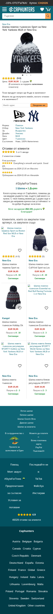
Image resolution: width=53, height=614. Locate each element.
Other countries (36, 605)
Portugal (19, 591)
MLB (17, 136)
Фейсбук (39, 486)
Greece (41, 570)
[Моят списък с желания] (42, 9)
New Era (6, 24)
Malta (40, 584)
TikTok (38, 478)
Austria (16, 541)
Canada (16, 548)
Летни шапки (26, 411)
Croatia (27, 548)
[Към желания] (19, 250)
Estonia (39, 562)
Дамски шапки (26, 423)
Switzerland (37, 598)
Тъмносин (20, 139)
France (22, 570)
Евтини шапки (26, 415)
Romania (31, 591)
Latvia (40, 577)
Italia (32, 577)
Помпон (19, 125)
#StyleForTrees (13, 478)
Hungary (13, 577)
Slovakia (43, 591)
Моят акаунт (14, 471)
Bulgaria (38, 541)
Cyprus (37, 548)
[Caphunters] (15, 9)
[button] (22, 75)
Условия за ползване (14, 504)
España (29, 562)
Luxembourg (28, 584)
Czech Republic (20, 555)
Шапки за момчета (26, 427)
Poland (9, 591)
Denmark (36, 555)
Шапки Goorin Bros (27, 419)
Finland (12, 570)
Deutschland (16, 562)
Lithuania (15, 584)
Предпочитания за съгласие (14, 490)
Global (31, 570)
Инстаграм (39, 493)
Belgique (27, 541)
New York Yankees (24, 128)
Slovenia (13, 598)
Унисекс (19, 133)
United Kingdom (17, 605)
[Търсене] (48, 16)
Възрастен (20, 131)
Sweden (24, 598)
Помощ (14, 464)
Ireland (24, 577)
